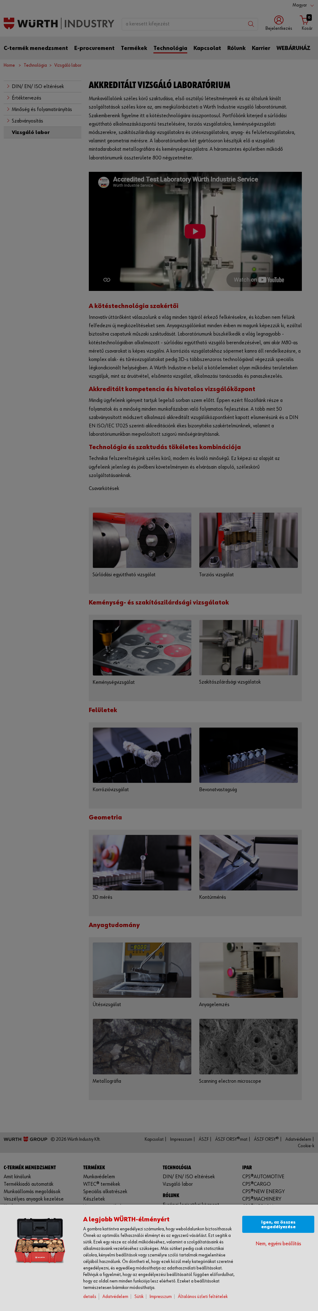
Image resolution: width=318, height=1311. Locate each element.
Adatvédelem (115, 1296)
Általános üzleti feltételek (203, 1296)
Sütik (138, 1296)
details (89, 1296)
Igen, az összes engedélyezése (278, 1224)
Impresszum (161, 1296)
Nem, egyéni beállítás (278, 1243)
